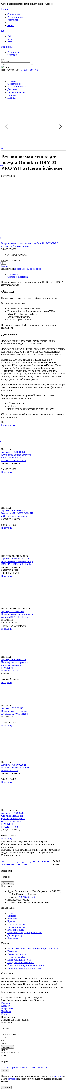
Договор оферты (16, 935)
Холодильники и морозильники (24, 968)
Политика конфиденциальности (24, 932)
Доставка (12, 89)
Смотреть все (8, 425)
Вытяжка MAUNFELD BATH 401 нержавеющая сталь (17, 514)
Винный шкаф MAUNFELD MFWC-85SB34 (16, 769)
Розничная (6, 46)
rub (3, 30)
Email (4, 1055)
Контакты (12, 20)
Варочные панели (16, 954)
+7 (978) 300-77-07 (29, 70)
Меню (4, 9)
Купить (5, 266)
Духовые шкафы (16, 957)
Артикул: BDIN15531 (12, 611)
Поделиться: (7, 268)
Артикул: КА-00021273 (13, 659)
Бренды (11, 97)
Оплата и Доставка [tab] (17, 276)
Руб (9, 36)
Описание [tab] (12, 274)
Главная (11, 81)
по (2, 1040)
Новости (12, 918)
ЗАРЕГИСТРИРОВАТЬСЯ (32, 1067)
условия (58, 1076)
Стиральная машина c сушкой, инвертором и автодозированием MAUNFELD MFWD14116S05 (13, 821)
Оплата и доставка (17, 924)
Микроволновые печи (19, 959)
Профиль (6, 1011)
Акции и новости (16, 17)
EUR (10, 41)
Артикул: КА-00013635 (13, 452)
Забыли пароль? (9, 1067)
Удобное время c (10, 1034)
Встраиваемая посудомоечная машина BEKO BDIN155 (17, 615)
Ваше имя (6, 870)
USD (10, 38)
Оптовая (12, 55)
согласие (12, 1078)
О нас (10, 913)
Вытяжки (12, 951)
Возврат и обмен (16, 929)
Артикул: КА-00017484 (13, 510)
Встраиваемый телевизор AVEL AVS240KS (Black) (14, 712)
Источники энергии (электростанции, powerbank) (33, 948)
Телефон (5, 876)
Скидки (11, 95)
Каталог (5, 61)
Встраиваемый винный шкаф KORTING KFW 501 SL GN (17, 562)
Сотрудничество (16, 92)
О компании (14, 14)
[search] (32, 64)
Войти (10, 25)
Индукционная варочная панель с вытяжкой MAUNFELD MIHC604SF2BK (14, 666)
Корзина (5, 1014)
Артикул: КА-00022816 (13, 813)
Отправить (7, 883)
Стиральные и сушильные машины (26, 965)
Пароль (5, 1061)
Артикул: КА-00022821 (13, 764)
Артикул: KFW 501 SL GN (15, 558)
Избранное (7, 1008)
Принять (6, 1087)
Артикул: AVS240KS (12, 708)
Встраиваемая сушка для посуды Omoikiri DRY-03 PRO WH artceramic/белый (25, 863)
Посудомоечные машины (20, 962)
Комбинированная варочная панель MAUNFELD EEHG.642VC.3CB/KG (16, 458)
